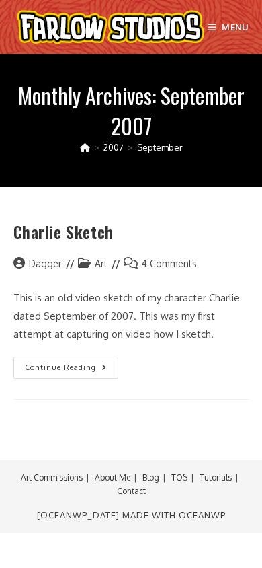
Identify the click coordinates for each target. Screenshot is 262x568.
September (160, 147)
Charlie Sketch (63, 231)
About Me (112, 477)
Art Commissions (52, 477)
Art (101, 263)
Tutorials (216, 477)
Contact (131, 491)
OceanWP (202, 514)
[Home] (85, 147)
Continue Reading (71, 370)
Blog (150, 477)
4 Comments (169, 263)
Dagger (45, 263)
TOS (179, 477)
